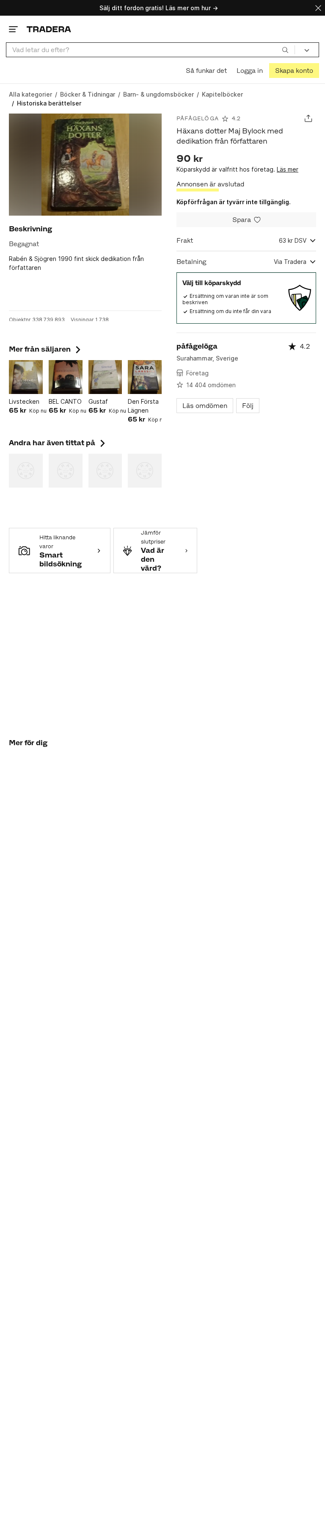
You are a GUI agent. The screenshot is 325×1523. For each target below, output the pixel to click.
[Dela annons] (308, 118)
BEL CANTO (65, 401)
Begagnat (24, 243)
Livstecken (24, 401)
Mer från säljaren (46, 349)
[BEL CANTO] (66, 377)
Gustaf (98, 401)
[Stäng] (318, 8)
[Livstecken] (26, 377)
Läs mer (287, 169)
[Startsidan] (49, 29)
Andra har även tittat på (58, 442)
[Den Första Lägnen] (145, 377)
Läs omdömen (204, 405)
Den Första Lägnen (143, 406)
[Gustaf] (105, 377)
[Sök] (285, 49)
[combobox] (150, 50)
